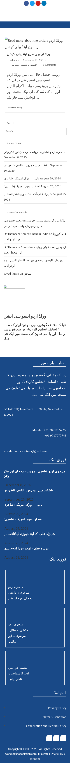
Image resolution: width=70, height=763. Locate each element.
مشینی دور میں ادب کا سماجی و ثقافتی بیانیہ (18, 673)
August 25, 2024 (16, 543)
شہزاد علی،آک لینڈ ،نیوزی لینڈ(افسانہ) (28, 194)
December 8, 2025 (17, 485)
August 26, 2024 (16, 528)
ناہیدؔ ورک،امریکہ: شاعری (21, 178)
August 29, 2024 (16, 514)
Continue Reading (16, 107)
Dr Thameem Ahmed (17, 247)
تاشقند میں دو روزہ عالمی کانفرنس (26, 165)
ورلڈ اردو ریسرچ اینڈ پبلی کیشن (28, 54)
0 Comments (49, 65)
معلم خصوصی (13, 220)
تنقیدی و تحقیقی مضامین (23, 65)
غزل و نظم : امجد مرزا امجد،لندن (26, 548)
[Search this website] (35, 131)
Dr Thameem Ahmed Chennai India (26, 234)
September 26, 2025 (19, 499)
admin (13, 60)
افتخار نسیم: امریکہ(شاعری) (22, 186)
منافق (27, 273)
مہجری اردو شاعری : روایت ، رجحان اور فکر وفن (34, 152)
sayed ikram (11, 273)
